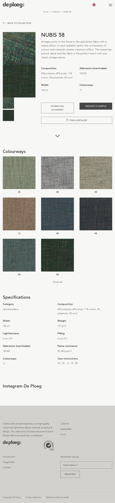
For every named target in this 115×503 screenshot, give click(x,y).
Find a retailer (78, 120)
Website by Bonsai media (57, 497)
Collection (56, 12)
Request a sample (95, 106)
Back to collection (19, 23)
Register (70, 474)
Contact (7, 467)
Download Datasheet (57, 108)
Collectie (64, 423)
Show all (57, 282)
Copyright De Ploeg (11, 497)
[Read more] (57, 136)
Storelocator (9, 456)
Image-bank (8, 462)
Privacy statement (33, 497)
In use (63, 434)
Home (46, 12)
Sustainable (65, 429)
